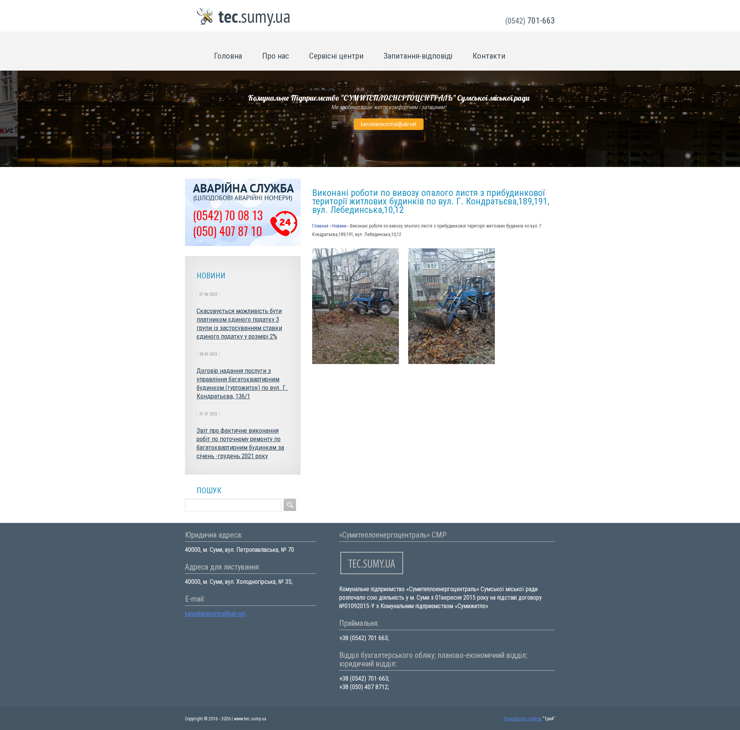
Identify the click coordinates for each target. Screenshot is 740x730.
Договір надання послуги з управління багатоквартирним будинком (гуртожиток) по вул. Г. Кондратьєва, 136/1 (242, 383)
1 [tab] (668, 156)
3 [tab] (688, 156)
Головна (228, 56)
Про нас (275, 56)
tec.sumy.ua (244, 17)
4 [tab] (698, 156)
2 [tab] (678, 156)
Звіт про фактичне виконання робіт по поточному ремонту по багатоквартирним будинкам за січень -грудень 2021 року (240, 443)
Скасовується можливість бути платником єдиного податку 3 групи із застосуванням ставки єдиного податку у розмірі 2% (239, 323)
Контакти (489, 56)
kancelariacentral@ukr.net (389, 124)
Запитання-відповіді (417, 56)
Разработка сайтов (523, 719)
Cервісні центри (336, 56)
